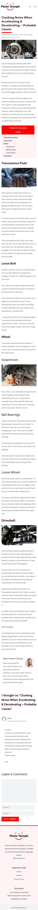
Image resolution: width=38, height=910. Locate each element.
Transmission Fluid (11, 137)
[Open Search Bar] (30, 7)
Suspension (10, 147)
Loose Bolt (8, 141)
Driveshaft (8, 156)
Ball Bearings (11, 150)
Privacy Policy (19, 879)
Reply (6, 762)
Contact (19, 875)
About (19, 872)
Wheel (6, 144)
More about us (19, 858)
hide (18, 132)
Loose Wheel (10, 153)
